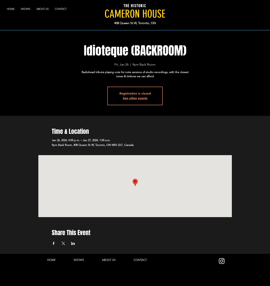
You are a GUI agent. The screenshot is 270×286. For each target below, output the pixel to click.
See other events (135, 98)
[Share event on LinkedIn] (73, 243)
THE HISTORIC (135, 5)
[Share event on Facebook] (54, 243)
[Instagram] (222, 261)
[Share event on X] (63, 243)
